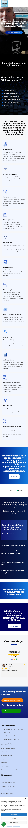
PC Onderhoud (5, 779)
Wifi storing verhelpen (10, 174)
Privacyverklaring (16, 826)
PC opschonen (7, 149)
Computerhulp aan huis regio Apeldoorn (14, 64)
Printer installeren (5, 766)
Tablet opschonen (8, 360)
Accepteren (14, 814)
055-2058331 (8, 732)
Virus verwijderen (8, 290)
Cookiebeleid (9, 826)
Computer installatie (9, 197)
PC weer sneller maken (7, 793)
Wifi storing (4, 762)
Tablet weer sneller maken (8, 782)
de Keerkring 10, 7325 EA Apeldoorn (13, 729)
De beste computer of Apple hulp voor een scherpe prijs (14, 591)
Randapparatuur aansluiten (11, 383)
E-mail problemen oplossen (8, 748)
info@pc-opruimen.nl (9, 735)
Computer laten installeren (8, 759)
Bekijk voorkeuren (14, 822)
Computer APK (7, 337)
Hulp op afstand (8, 405)
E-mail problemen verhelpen (12, 314)
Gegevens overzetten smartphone (10, 770)
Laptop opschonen (8, 220)
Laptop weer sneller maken (8, 786)
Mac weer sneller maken (7, 790)
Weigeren (14, 818)
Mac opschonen (8, 267)
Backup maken (7, 242)
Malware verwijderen (6, 755)
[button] (26, 798)
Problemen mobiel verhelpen (12, 426)
